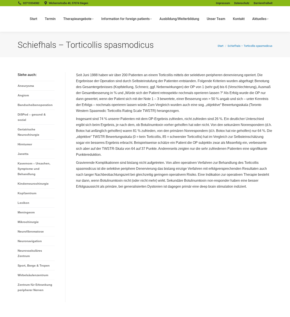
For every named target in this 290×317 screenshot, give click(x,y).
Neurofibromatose (31, 231)
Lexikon (23, 202)
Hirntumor (25, 144)
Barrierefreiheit (263, 3)
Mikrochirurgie (28, 222)
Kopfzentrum (27, 193)
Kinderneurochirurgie (33, 183)
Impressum (223, 3)
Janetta (23, 154)
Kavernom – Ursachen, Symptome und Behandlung (34, 169)
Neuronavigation (30, 241)
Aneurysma (26, 85)
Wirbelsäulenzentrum (33, 275)
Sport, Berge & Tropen (34, 265)
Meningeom (26, 212)
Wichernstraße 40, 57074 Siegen (68, 3)
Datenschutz (241, 3)
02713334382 (31, 3)
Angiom (23, 95)
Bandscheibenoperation (35, 105)
